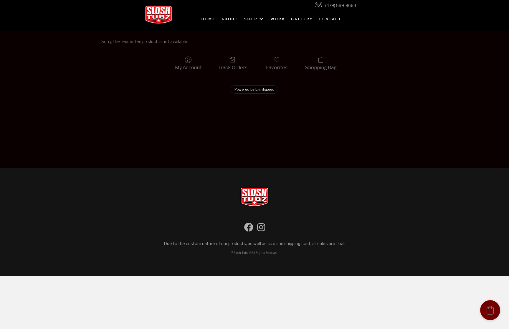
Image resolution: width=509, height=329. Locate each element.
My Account (188, 67)
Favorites (276, 67)
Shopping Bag (321, 67)
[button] (261, 19)
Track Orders (232, 67)
